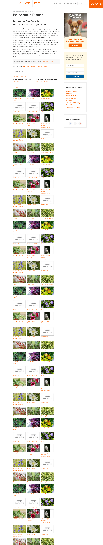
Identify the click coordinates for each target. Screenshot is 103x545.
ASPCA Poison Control (26, 11)
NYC (64, 3)
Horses (51, 61)
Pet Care (15, 11)
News (67, 3)
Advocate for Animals (71, 99)
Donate (96, 4)
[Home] (9, 3)
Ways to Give (71, 96)
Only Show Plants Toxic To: (22, 79)
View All (15, 88)
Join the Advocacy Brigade (73, 104)
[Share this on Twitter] (75, 123)
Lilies (45, 66)
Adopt (59, 3)
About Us (54, 3)
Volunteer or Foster (73, 107)
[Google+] (80, 123)
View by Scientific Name (20, 77)
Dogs (43, 61)
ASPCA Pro (73, 3)
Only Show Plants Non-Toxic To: (46, 79)
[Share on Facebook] (70, 123)
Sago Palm (25, 66)
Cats (47, 61)
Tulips (33, 66)
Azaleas (39, 66)
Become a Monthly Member (73, 92)
